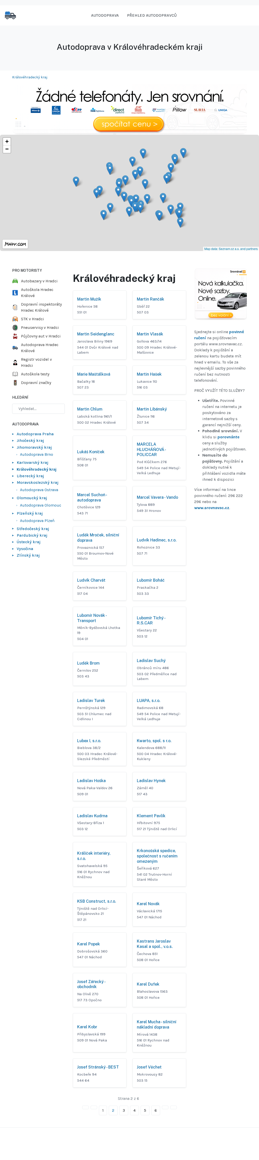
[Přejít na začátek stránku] (85, 1107)
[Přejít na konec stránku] (173, 1107)
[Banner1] (129, 108)
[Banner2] (220, 294)
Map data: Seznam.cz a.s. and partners (231, 248)
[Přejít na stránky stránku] (94, 1107)
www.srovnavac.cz (211, 507)
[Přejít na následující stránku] (165, 1107)
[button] (145, 184)
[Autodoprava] (10, 15)
